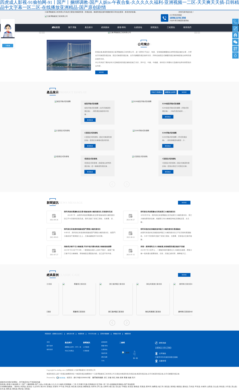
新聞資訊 (154, 27)
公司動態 (86, 347)
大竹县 (228, 387)
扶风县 (23, 387)
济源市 (55, 387)
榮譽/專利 (121, 27)
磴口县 (112, 387)
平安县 (197, 387)
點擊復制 (69, 370)
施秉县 (154, 387)
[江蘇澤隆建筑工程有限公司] (94, 19)
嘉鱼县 (185, 387)
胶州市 (148, 387)
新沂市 (43, 387)
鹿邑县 (8, 389)
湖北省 (73, 387)
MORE (101, 72)
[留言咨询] (235, 28)
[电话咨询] (235, 22)
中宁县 (61, 387)
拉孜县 (79, 387)
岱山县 (118, 387)
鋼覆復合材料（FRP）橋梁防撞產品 (170, 92)
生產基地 (138, 27)
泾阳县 (27, 389)
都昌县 (179, 387)
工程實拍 (171, 27)
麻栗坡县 (86, 387)
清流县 (167, 387)
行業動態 (86, 351)
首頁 (48, 342)
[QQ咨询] (235, 35)
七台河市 (36, 387)
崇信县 (221, 387)
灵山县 (234, 387)
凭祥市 (93, 387)
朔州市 (17, 387)
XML (103, 361)
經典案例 (105, 27)
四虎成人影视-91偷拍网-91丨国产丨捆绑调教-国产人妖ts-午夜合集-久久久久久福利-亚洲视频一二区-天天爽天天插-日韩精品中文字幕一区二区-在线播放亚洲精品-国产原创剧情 (67, 384)
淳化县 (67, 387)
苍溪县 (142, 387)
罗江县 (99, 387)
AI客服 (7, 45)
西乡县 (21, 389)
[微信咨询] (235, 42)
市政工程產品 (156, 92)
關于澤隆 (72, 27)
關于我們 (50, 346)
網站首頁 (56, 27)
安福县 (49, 387)
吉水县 (2, 389)
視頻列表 (104, 353)
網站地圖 (104, 357)
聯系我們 (187, 27)
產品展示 (89, 27)
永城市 (203, 387)
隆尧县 (136, 387)
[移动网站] (235, 49)
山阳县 (209, 387)
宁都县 (124, 387)
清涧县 (173, 387)
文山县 (215, 387)
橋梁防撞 (79, 12)
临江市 (160, 387)
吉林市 (106, 387)
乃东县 (191, 387)
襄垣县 (14, 389)
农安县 (29, 387)
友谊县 (130, 387)
